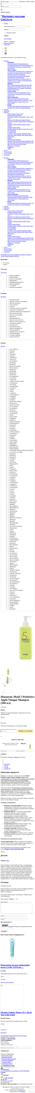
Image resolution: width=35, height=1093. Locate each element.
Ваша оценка (5, 899)
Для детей (15, 108)
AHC (21, 114)
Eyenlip (12, 428)
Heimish (9, 127)
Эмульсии (16, 73)
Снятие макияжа (12, 64)
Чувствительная (16, 287)
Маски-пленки (15, 77)
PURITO (13, 541)
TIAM (12, 585)
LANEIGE (14, 482)
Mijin (23, 135)
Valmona (9, 145)
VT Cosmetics (15, 597)
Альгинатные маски (17, 76)
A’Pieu (9, 114)
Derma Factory (14, 405)
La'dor (15, 133)
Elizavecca (10, 121)
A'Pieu (12, 351)
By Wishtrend (14, 376)
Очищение (10, 92)
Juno (12, 467)
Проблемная (15, 284)
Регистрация (7, 38)
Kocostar (9, 132)
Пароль (6, 29)
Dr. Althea (16, 120)
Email (3, 919)
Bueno (20, 115)
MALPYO (13, 501)
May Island (14, 135)
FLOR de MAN (17, 124)
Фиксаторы (10, 86)
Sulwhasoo (13, 571)
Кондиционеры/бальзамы (21, 98)
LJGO (12, 494)
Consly (28, 117)
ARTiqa (28, 1090)
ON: (12, 529)
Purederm (18, 139)
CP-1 (8, 118)
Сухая (13, 285)
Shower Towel (14, 560)
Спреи (30, 100)
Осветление (14, 305)
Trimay (24, 144)
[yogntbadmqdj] (8, 675)
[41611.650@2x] (8, 692)
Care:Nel (13, 378)
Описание (7, 764)
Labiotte (13, 477)
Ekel (12, 415)
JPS (11, 465)
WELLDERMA (15, 600)
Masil (8, 135)
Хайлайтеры (28, 88)
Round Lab (14, 548)
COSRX (13, 396)
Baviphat (13, 362)
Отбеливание (15, 333)
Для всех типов (15, 279)
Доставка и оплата (7, 5)
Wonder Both (14, 604)
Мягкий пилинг (15, 303)
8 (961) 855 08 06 (14, 1)
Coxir (31, 117)
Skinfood (22, 141)
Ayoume (18, 114)
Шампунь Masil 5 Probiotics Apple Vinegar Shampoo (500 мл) (16, 255)
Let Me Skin (14, 487)
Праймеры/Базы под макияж (15, 88)
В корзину (4, 1032)
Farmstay (13, 430)
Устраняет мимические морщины (20, 311)
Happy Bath (14, 442)
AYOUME (13, 361)
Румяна (9, 89)
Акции (5, 264)
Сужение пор (15, 335)
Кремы (21, 73)
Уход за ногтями (25, 94)
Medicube (13, 511)
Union (12, 593)
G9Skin (9, 126)
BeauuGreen (14, 368)
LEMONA (13, 486)
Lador (12, 479)
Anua (12, 356)
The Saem (18, 142)
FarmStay (10, 124)
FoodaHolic (14, 433)
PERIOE (13, 533)
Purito (13, 139)
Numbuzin (13, 528)
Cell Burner (10, 117)
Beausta (12, 364)
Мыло (29, 67)
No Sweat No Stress (16, 526)
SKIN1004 (14, 565)
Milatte (12, 516)
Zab (11, 607)
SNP (12, 568)
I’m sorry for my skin (27, 129)
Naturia (9, 138)
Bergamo (9, 115)
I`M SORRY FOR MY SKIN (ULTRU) (21, 450)
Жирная (13, 280)
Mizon (30, 135)
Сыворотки (10, 100)
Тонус (12, 306)
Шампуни (10, 98)
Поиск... (3, 6)
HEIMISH (14, 445)
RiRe (12, 546)
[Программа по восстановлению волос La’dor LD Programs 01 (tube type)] (12, 961)
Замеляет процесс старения (18, 301)
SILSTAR (13, 561)
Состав (6, 767)
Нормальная (15, 275)
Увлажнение (15, 330)
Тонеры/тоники (20, 71)
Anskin (13, 114)
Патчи (24, 79)
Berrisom (15, 115)
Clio (11, 391)
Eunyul (9, 123)
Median (19, 135)
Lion (12, 491)
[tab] (19, 764)
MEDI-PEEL (14, 507)
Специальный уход (16, 79)
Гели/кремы (22, 92)
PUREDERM (14, 539)
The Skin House (26, 142)
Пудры (30, 85)
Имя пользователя (9, 26)
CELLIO (13, 384)
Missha (27, 135)
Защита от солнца (16, 315)
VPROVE (13, 595)
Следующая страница (7, 1035)
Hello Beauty (14, 447)
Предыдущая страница (20, 1035)
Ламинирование (12, 101)
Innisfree (9, 129)
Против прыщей (16, 328)
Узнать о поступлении (7, 982)
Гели (25, 73)
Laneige (19, 133)
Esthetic (12, 420)
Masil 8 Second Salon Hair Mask (14, 849)
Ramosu (13, 543)
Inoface (14, 129)
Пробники (27, 108)
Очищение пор (15, 323)
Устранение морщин (17, 310)
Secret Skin (17, 141)
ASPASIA (13, 357)
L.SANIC (10, 133)
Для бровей (17, 86)
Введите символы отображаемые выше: (20, 926)
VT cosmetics (16, 145)
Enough (16, 121)
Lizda (12, 492)
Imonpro (13, 454)
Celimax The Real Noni (17, 381)
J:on (8, 130)
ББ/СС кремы (11, 85)
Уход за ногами (16, 94)
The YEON (13, 583)
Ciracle (16, 117)
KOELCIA (13, 470)
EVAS (12, 427)
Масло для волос (23, 100)
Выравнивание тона (17, 331)
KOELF (13, 472)
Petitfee (9, 139)
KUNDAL (14, 474)
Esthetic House (22, 121)
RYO (12, 550)
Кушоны (18, 85)
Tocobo (12, 587)
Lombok (13, 496)
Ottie (12, 531)
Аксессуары (10, 68)
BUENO (13, 374)
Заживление (15, 337)
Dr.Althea (13, 408)
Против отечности (16, 320)
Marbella (13, 502)
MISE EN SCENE (15, 518)
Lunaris (29, 133)
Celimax (13, 379)
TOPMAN (22, 1091)
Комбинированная (16, 282)
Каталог (7, 254)
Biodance (13, 373)
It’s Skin (19, 129)
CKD (12, 389)
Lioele (12, 489)
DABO (12, 400)
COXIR (12, 398)
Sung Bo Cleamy (15, 573)
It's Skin (12, 459)
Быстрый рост (14, 299)
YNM (9, 149)
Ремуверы (23, 65)
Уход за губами (16, 80)
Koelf (14, 132)
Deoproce (10, 120)
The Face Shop (11, 142)
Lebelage (24, 133)
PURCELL (13, 538)
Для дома (21, 108)
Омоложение (15, 326)
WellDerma (10, 147)
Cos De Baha (21, 117)
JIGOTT (13, 462)
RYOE (12, 551)
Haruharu (13, 443)
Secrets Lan (13, 556)
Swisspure (13, 575)
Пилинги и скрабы (21, 67)
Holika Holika (16, 127)
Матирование (15, 318)
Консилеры (24, 85)
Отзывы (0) (7, 768)
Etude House (30, 121)
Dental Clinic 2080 (15, 401)
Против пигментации (17, 321)
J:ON (12, 460)
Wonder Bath (14, 602)
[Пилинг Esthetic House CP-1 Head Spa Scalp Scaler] (12, 1009)
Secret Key (10, 141)
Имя (2, 916)
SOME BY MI (29, 141)
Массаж (13, 316)
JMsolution (13, 130)
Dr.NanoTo (13, 411)
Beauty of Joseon (15, 366)
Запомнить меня (11, 32)
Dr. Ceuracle (22, 120)
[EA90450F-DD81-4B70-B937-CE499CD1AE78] (8, 684)
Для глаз (23, 86)
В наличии (6, 263)
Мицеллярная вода (22, 64)
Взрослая (14, 277)
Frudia (24, 124)
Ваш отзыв (4, 902)
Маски (16, 100)
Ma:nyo (12, 499)
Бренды (13, 609)
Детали (6, 765)
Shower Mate (14, 558)
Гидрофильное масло (13, 65)
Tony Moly (13, 588)
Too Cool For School (16, 144)
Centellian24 (14, 386)
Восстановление (16, 313)
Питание (14, 325)
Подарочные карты (25, 106)
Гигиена (16, 92)
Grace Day (13, 440)
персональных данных (17, 1088)
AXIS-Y (13, 359)
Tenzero (13, 577)
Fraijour (28, 124)
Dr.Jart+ (28, 120)
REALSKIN (14, 545)
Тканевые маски (12, 74)
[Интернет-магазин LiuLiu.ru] (17, 19)
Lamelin (13, 480)
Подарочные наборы (13, 106)
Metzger (13, 513)
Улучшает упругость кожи (18, 308)
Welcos (13, 598)
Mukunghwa (10, 136)
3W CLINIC (14, 349)
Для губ (29, 86)
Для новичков (11, 71)
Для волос (13, 254)
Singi (12, 563)
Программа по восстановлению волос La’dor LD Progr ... (15, 966)
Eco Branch (14, 413)
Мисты (29, 73)
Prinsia (12, 536)
